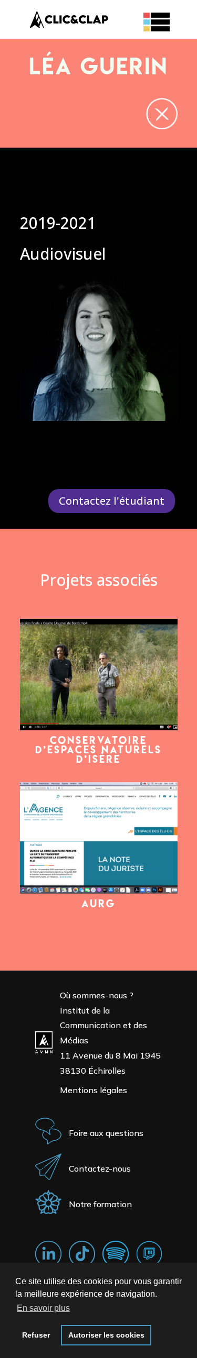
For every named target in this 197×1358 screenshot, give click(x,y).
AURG (98, 903)
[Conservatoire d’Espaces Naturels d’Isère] (99, 674)
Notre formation (100, 1204)
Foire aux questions (106, 1133)
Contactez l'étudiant (111, 501)
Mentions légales (93, 1090)
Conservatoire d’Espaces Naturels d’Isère (98, 749)
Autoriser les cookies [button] (106, 1335)
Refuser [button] (36, 1335)
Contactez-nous (100, 1168)
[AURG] (99, 838)
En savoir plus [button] (43, 1308)
